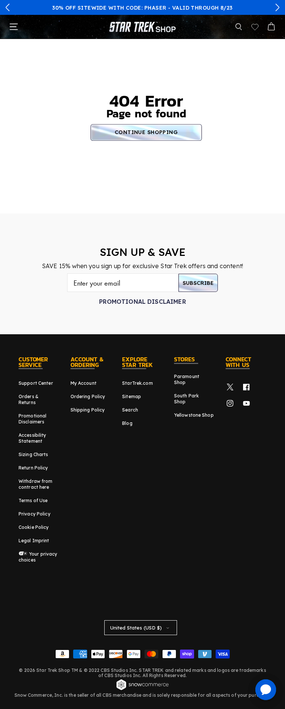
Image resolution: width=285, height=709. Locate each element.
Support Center (36, 383)
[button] (8, 7)
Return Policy (33, 468)
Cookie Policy (34, 527)
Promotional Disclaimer (142, 301)
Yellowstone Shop (194, 415)
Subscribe (198, 283)
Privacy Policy (34, 514)
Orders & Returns (29, 399)
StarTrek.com (137, 383)
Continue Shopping (146, 132)
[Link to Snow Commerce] (142, 689)
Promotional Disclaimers (32, 419)
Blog (127, 423)
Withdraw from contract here (36, 484)
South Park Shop (186, 398)
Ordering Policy (88, 396)
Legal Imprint (34, 540)
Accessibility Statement (32, 438)
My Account (83, 383)
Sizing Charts (33, 454)
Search (130, 410)
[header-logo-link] (142, 27)
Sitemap (131, 396)
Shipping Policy (88, 410)
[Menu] (14, 27)
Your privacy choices (38, 557)
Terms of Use (33, 500)
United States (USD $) (136, 628)
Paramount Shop (186, 379)
